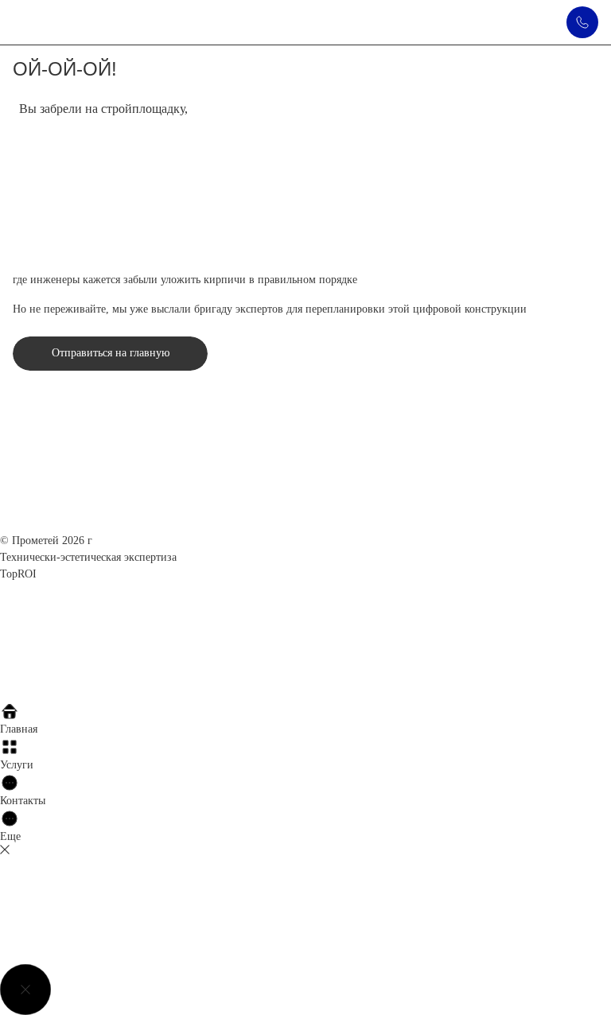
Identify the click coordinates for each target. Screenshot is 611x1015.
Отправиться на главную (110, 353)
